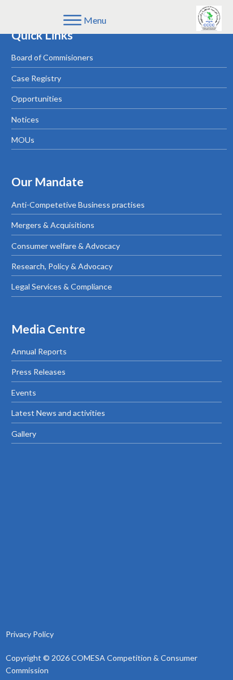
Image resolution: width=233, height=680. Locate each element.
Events (23, 392)
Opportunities (36, 98)
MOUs (22, 139)
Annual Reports (39, 351)
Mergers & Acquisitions (52, 225)
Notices (25, 119)
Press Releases (38, 371)
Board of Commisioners (52, 57)
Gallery (23, 433)
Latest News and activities (58, 413)
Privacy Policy (30, 634)
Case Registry (36, 78)
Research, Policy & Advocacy (62, 266)
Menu (95, 20)
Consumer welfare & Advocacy (65, 246)
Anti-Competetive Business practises (78, 204)
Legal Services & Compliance (61, 286)
